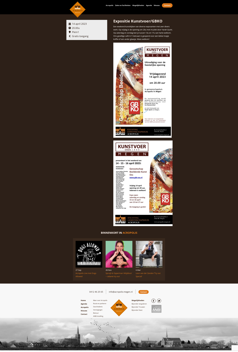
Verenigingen (97, 310)
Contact (167, 5)
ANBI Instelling (98, 316)
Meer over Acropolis (100, 300)
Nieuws (157, 5)
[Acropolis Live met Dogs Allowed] (89, 267)
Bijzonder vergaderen (139, 304)
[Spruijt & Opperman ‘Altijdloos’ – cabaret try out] (119, 267)
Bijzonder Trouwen (138, 307)
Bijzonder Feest (137, 310)
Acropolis (109, 5)
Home (83, 300)
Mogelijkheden (138, 5)
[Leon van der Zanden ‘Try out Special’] (149, 267)
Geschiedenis (98, 307)
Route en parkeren (99, 304)
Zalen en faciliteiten (123, 5)
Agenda (149, 5)
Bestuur (96, 313)
